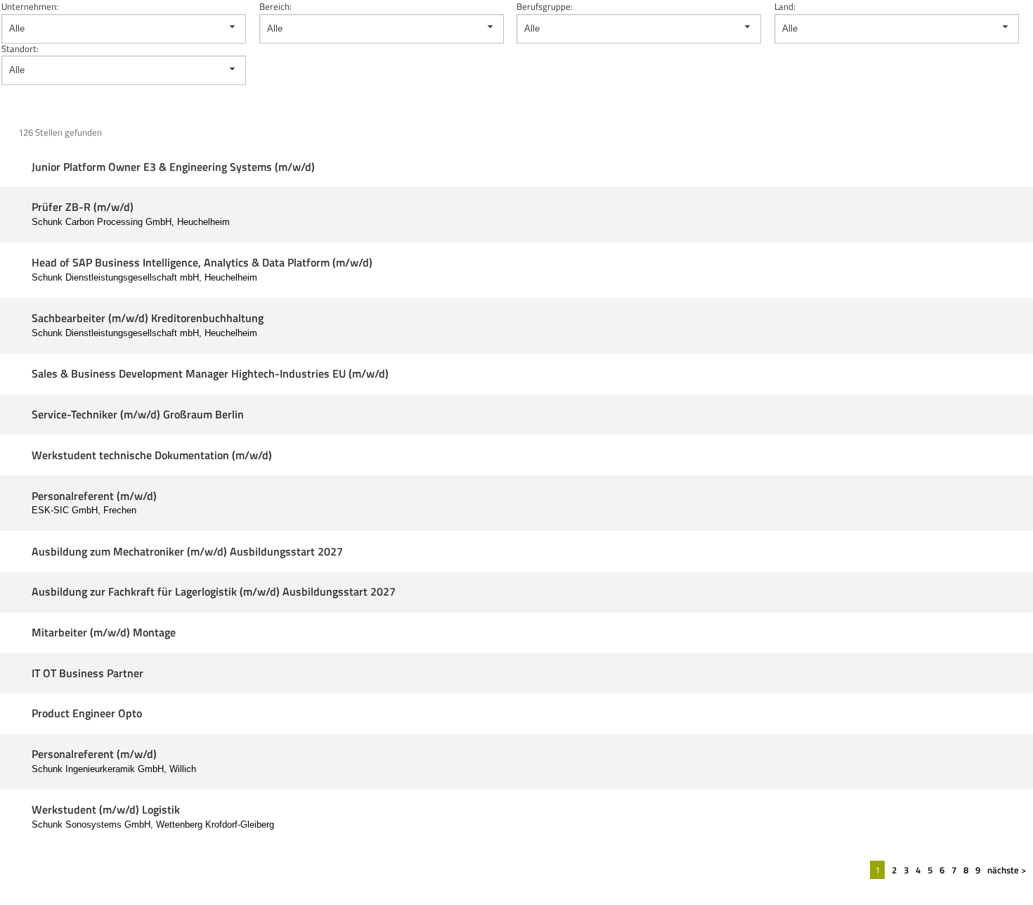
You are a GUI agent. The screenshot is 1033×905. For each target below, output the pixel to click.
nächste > (1006, 870)
